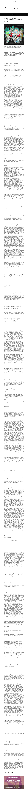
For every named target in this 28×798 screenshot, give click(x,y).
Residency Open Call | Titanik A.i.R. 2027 (12, 787)
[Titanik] (14, 8)
